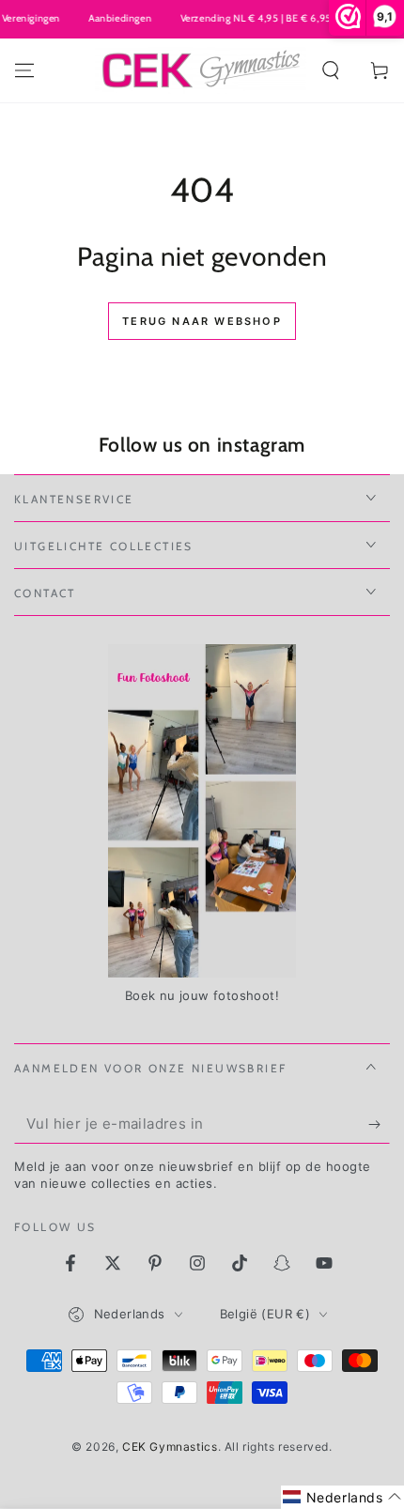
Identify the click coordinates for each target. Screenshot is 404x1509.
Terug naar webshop (202, 321)
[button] (330, 70)
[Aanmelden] (379, 1125)
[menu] (24, 70)
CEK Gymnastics (169, 1447)
